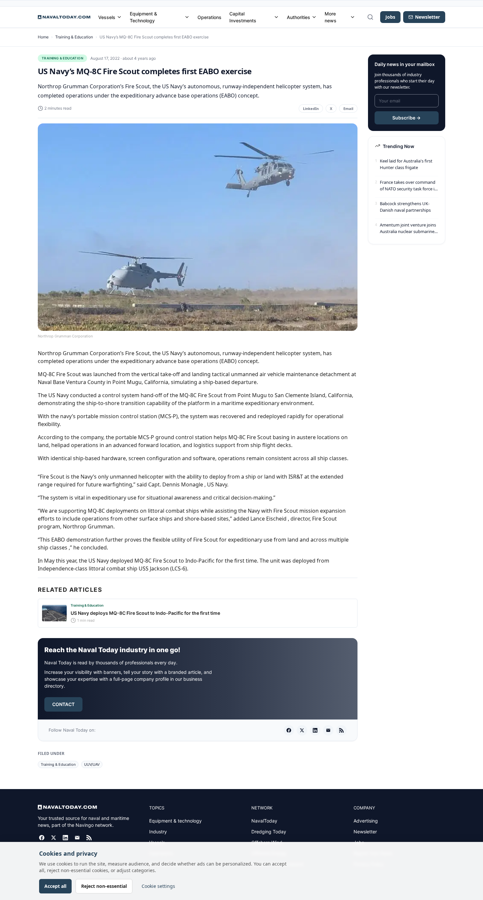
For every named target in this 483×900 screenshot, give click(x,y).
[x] (302, 730)
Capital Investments (242, 17)
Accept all (55, 886)
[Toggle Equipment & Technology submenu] (187, 17)
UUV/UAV (92, 764)
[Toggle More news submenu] (352, 17)
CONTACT (63, 704)
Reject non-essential (104, 886)
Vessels (106, 17)
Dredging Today (268, 831)
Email (348, 108)
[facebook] (289, 730)
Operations (209, 17)
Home (43, 36)
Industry (158, 831)
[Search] (370, 17)
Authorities (298, 17)
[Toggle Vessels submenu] (119, 17)
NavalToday (264, 821)
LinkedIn (311, 108)
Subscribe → (406, 117)
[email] (328, 730)
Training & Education (74, 36)
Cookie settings (158, 886)
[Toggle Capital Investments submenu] (276, 17)
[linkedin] (315, 730)
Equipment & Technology (143, 17)
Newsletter (365, 831)
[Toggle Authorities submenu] (314, 17)
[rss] (341, 730)
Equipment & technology (175, 821)
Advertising (366, 821)
